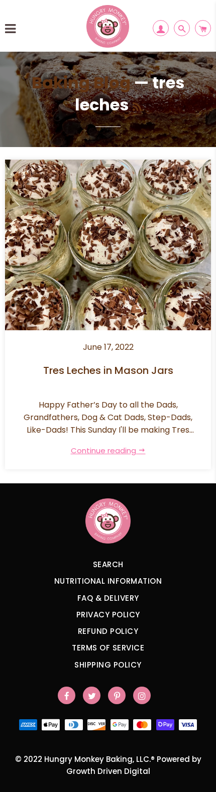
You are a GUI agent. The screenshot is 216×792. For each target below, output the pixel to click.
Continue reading (104, 450)
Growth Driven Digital (108, 771)
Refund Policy (108, 631)
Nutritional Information (108, 581)
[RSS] (137, 107)
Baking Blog (81, 82)
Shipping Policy (108, 664)
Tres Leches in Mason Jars (108, 370)
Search (108, 564)
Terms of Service (108, 647)
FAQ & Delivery (108, 598)
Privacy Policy (108, 614)
